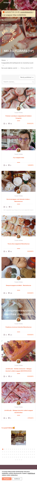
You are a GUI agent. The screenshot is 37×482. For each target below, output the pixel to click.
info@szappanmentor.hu (13, 25)
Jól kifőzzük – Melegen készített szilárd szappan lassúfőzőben (18, 411)
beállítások (31, 473)
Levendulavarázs (26, 12)
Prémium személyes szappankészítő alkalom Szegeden (18, 117)
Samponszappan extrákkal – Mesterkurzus (18, 285)
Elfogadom (7, 479)
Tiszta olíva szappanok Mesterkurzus (19, 244)
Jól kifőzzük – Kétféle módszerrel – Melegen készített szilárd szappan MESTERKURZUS (19, 370)
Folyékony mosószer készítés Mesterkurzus (18, 327)
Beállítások (17, 479)
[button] (2, 449)
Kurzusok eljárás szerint (9, 68)
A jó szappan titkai (18, 157)
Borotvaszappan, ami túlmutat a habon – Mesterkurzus (18, 200)
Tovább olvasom (18, 98)
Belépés (6, 2)
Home (3, 60)
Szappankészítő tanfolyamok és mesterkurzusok (17, 63)
